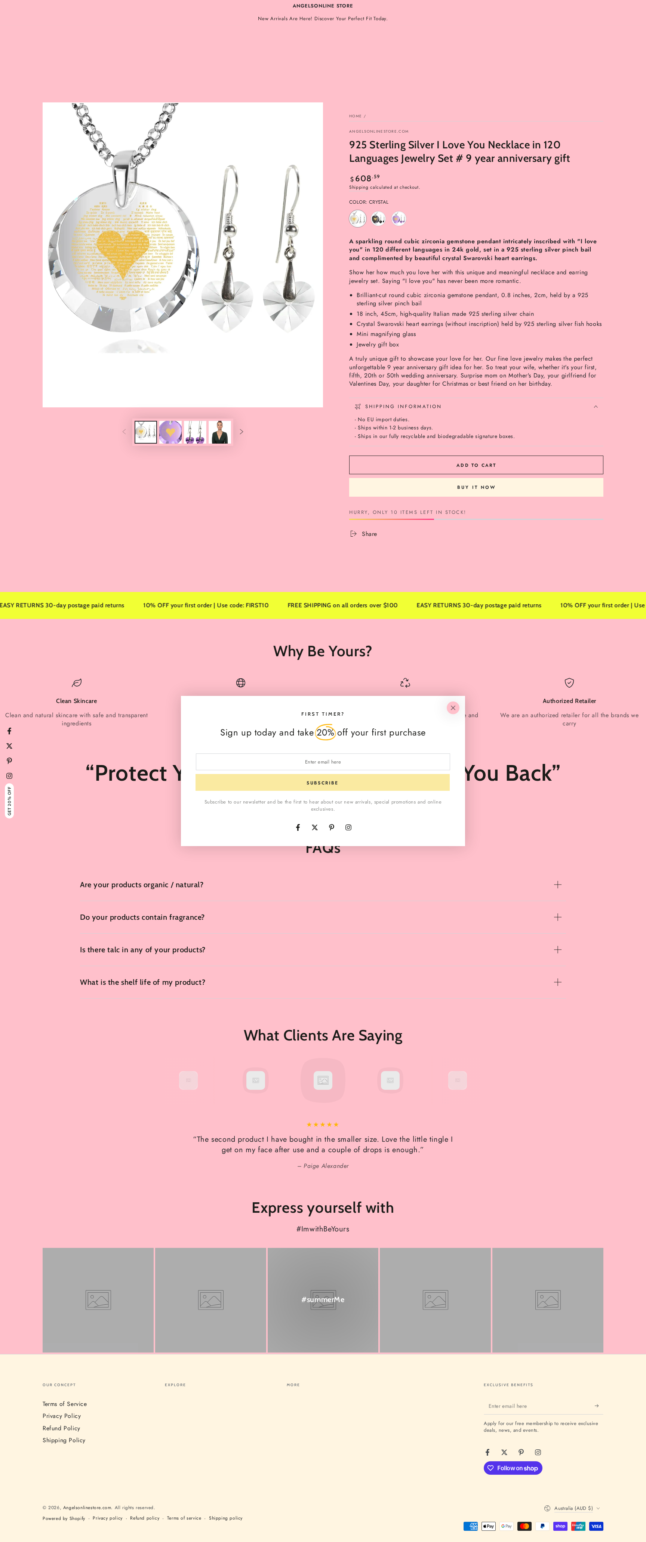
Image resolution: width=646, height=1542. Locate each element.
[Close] (453, 708)
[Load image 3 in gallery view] (195, 432)
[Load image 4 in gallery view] (220, 432)
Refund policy (144, 1518)
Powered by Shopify (64, 1518)
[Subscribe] (599, 1406)
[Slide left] (124, 432)
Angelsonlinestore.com (379, 131)
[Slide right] (241, 432)
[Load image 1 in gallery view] (146, 432)
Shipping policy (226, 1518)
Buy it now (476, 487)
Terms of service (184, 1518)
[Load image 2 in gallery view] (170, 432)
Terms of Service (65, 1404)
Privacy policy (107, 1518)
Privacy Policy (62, 1416)
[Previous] (171, 1080)
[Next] (474, 1080)
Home (355, 116)
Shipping (359, 187)
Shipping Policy (64, 1440)
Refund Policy (61, 1428)
